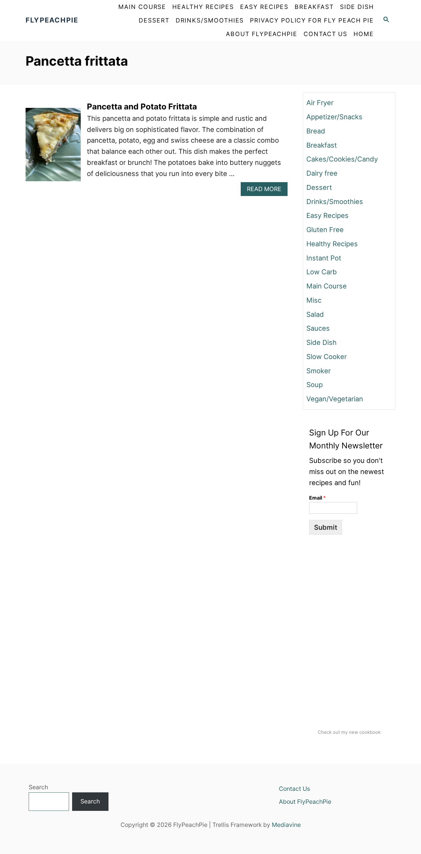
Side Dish (321, 342)
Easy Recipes (327, 215)
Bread (315, 131)
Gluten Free (325, 230)
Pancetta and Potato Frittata (142, 106)
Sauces (318, 328)
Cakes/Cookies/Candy (342, 159)
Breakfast (321, 145)
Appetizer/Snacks (334, 117)
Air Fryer (319, 103)
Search (38, 787)
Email (317, 498)
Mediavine (286, 824)
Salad (315, 314)
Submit (325, 527)
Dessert (319, 187)
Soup (314, 385)
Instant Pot (323, 258)
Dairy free (321, 173)
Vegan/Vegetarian (334, 399)
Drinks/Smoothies (334, 202)
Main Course (326, 286)
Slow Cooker (326, 357)
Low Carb (321, 272)
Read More (267, 190)
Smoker (318, 371)
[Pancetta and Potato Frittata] (53, 148)
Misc (313, 300)
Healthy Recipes (332, 244)
